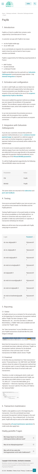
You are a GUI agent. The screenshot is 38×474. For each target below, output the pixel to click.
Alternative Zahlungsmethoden (25, 13)
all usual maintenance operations (22, 424)
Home (3, 13)
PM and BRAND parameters (22, 156)
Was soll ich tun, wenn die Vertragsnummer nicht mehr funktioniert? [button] (17, 451)
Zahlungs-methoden (11, 13)
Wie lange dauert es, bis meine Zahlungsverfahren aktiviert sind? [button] (14, 438)
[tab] (19, 438)
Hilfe (28, 4)
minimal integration (8, 76)
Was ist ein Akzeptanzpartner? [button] (13, 445)
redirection (28, 191)
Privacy (23, 470)
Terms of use (16, 470)
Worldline (9, 470)
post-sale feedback (8, 193)
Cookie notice (29, 470)
